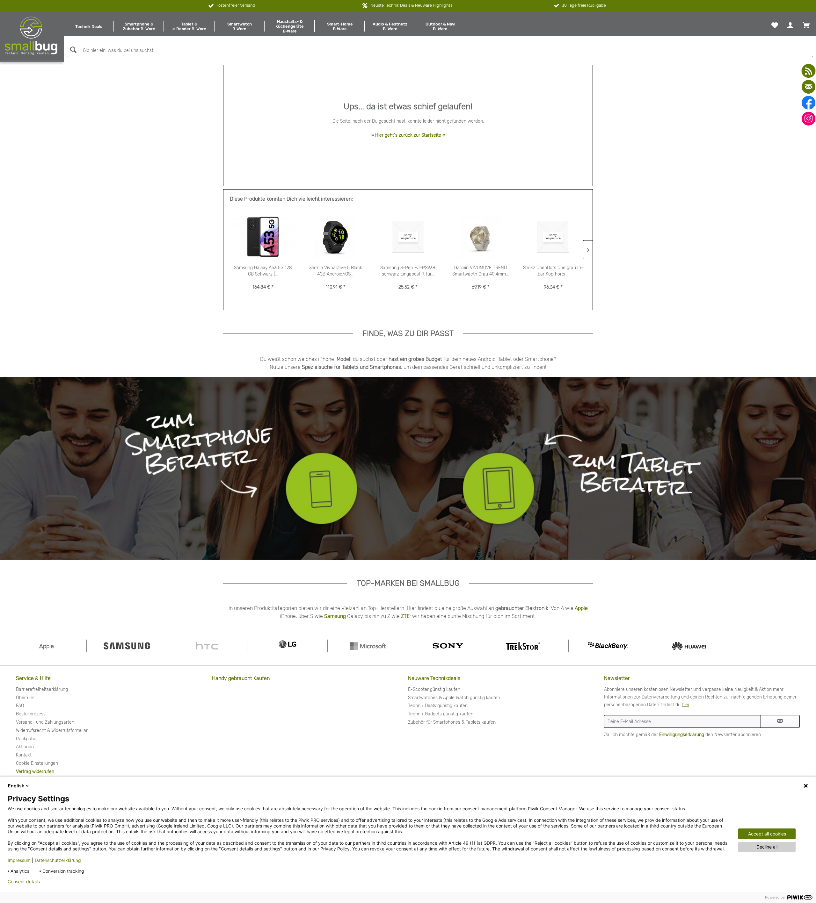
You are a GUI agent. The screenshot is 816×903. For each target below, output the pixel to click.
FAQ (20, 705)
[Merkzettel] (774, 25)
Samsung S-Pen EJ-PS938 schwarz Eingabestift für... (407, 271)
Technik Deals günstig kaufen (438, 705)
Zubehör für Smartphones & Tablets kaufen (452, 722)
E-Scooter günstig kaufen (434, 689)
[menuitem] (89, 26)
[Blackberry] (608, 646)
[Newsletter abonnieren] (780, 721)
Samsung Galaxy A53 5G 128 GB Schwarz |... (263, 271)
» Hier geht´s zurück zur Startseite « (408, 135)
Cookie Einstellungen (37, 763)
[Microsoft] (367, 646)
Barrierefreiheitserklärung (42, 689)
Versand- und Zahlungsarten (45, 722)
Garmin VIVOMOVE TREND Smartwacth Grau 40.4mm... (480, 271)
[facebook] (808, 103)
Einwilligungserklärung (681, 734)
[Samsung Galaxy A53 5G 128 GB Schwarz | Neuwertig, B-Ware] (263, 237)
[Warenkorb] (806, 25)
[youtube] (808, 71)
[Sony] (448, 646)
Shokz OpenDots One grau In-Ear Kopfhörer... (553, 271)
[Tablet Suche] (572, 468)
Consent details (24, 881)
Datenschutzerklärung (58, 860)
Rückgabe (26, 739)
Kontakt (24, 755)
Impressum (19, 860)
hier (685, 704)
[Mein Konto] (790, 25)
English (16, 785)
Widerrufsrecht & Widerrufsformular (52, 730)
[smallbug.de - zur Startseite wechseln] (31, 36)
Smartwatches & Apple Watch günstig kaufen (454, 697)
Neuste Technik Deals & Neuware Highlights (411, 5)
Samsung (335, 616)
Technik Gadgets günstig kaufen (440, 714)
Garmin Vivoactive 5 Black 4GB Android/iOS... (335, 271)
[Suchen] (72, 50)
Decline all (766, 846)
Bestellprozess (31, 714)
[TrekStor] (528, 646)
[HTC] (207, 646)
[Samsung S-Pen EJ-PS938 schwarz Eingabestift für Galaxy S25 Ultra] (408, 237)
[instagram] (808, 118)
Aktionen (25, 746)
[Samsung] (126, 646)
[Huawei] (689, 646)
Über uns (25, 697)
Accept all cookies (767, 833)
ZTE (405, 616)
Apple (581, 608)
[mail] (808, 87)
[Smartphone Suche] (196, 468)
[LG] (287, 646)
